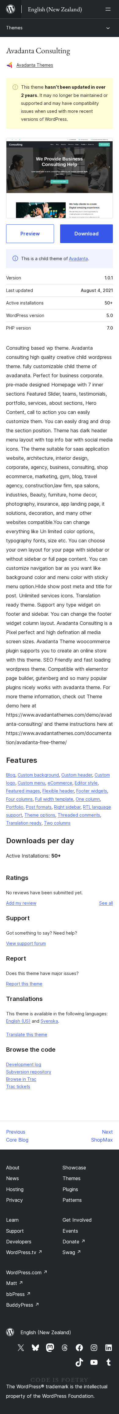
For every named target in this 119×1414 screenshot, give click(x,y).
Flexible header (58, 790)
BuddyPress (22, 1305)
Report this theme (24, 983)
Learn (12, 1220)
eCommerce (60, 782)
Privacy (14, 1200)
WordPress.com (27, 1272)
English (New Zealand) (45, 1332)
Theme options (39, 815)
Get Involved (77, 1220)
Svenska (49, 1021)
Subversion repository (28, 1071)
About (13, 1168)
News (12, 1178)
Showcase (74, 1168)
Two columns (57, 822)
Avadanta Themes (34, 65)
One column (88, 799)
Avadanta (78, 258)
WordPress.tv (24, 1252)
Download (86, 234)
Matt (14, 1283)
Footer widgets (91, 790)
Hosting (14, 1189)
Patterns (72, 1200)
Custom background (38, 774)
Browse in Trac (21, 1079)
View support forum (26, 943)
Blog (10, 774)
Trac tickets (18, 1086)
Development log (23, 1064)
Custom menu (31, 782)
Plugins (70, 1189)
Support (15, 1231)
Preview (30, 234)
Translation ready (23, 822)
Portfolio (14, 807)
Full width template (54, 799)
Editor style (86, 782)
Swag (72, 1252)
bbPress (18, 1294)
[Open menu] (109, 9)
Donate (74, 1242)
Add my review (21, 903)
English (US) (18, 1021)
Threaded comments (79, 815)
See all (106, 903)
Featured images (23, 790)
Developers (18, 1242)
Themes (14, 27)
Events (70, 1231)
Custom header (76, 774)
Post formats (39, 807)
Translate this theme (26, 1034)
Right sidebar (67, 807)
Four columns (19, 799)
